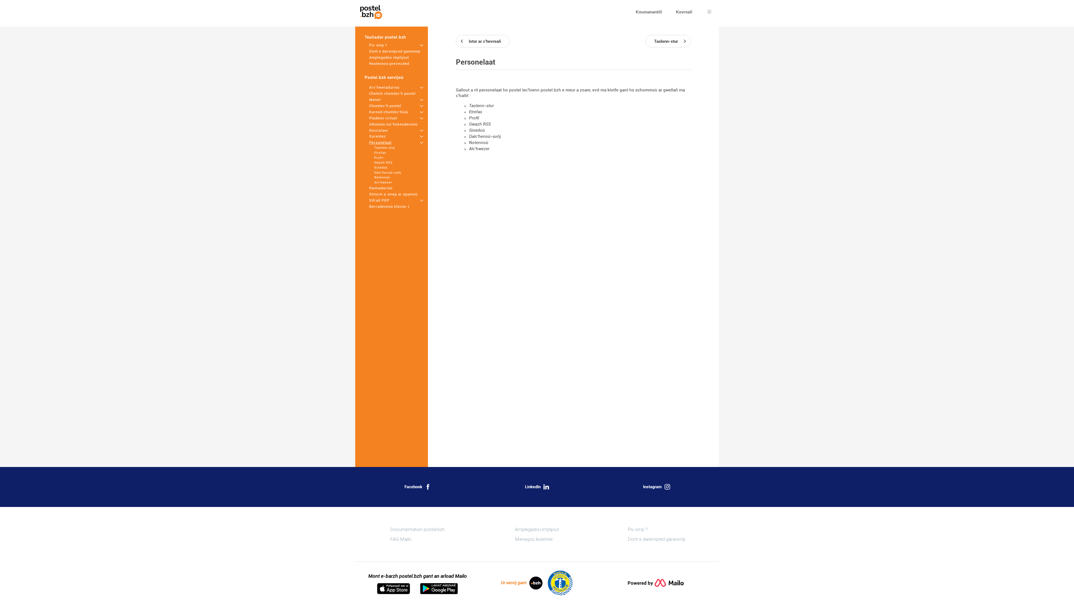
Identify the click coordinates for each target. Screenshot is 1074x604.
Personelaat (380, 142)
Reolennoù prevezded (389, 64)
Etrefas (380, 153)
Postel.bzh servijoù (384, 77)
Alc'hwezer (383, 182)
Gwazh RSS (383, 162)
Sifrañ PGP (379, 200)
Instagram (652, 486)
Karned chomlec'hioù (388, 112)
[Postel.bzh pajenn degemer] (371, 12)
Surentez (377, 136)
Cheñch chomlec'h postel (392, 93)
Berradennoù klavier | (389, 206)
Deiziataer (378, 130)
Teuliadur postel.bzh (385, 37)
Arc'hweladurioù (384, 87)
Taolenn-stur (384, 148)
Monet (375, 100)
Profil (378, 158)
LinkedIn (533, 486)
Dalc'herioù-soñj (387, 172)
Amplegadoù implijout (389, 57)
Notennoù (382, 177)
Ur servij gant (513, 582)
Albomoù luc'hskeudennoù (393, 124)
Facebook (413, 486)
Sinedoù (380, 167)
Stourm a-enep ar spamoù (393, 194)
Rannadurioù (380, 188)
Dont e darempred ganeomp (394, 51)
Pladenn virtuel (383, 118)
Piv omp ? (378, 45)
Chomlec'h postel (385, 106)
